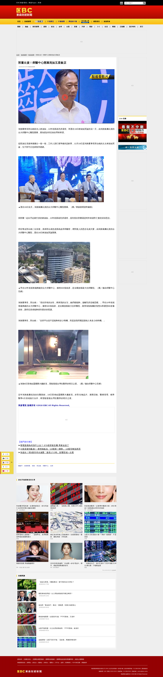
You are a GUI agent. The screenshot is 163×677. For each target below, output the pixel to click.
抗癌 (51, 466)
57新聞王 (50, 21)
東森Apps (32, 2)
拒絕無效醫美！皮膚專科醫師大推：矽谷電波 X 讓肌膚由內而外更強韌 (100, 507)
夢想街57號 (73, 21)
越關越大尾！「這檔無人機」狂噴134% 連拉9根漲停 (66, 507)
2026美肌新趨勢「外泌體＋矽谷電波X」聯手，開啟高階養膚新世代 (66, 564)
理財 (91, 26)
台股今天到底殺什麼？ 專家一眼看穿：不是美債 (100, 535)
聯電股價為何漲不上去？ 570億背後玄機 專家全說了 (44, 445)
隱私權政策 (145, 668)
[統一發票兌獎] (132, 149)
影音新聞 (36, 26)
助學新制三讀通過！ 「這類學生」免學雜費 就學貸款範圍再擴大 (32, 535)
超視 (62, 662)
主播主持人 (27, 659)
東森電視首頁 (21, 662)
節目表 (19, 659)
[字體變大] (5, 459)
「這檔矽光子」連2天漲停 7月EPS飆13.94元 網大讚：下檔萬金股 (100, 564)
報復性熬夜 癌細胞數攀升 (25, 563)
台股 (68, 26)
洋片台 (57, 662)
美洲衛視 (68, 662)
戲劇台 (40, 662)
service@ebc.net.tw (143, 671)
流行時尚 (132, 26)
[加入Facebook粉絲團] (5, 467)
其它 (141, 26)
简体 (39, 2)
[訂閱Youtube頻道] (5, 471)
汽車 (83, 26)
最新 (19, 26)
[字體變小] (6, 463)
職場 (113, 26)
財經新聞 (28, 21)
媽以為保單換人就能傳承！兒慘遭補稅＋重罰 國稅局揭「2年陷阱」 (66, 535)
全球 (60, 26)
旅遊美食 (107, 21)
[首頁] (24, 12)
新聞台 (29, 662)
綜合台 (35, 662)
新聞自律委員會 (38, 659)
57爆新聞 (61, 21)
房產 (75, 26)
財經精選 (27, 466)
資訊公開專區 (79, 659)
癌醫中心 (45, 466)
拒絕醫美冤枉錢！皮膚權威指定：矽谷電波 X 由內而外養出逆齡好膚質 (32, 507)
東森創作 (84, 662)
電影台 (52, 662)
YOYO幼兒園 (76, 662)
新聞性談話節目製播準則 (65, 659)
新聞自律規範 (50, 659)
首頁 (19, 21)
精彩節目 (96, 21)
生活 (106, 26)
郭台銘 (39, 466)
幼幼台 (46, 662)
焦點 (26, 26)
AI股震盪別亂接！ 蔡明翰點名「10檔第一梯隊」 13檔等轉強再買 (50, 449)
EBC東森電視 (21, 2)
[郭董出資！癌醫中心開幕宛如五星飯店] (66, 96)
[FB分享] (5, 455)
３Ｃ (98, 26)
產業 (45, 26)
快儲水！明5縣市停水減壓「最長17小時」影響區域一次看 (47, 452)
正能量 (122, 26)
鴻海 (33, 466)
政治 (52, 26)
